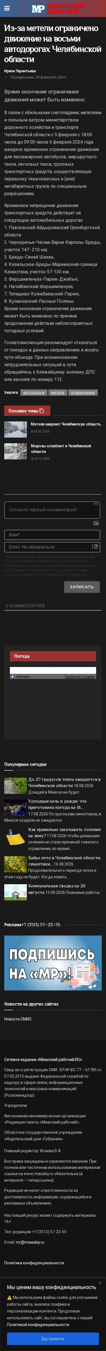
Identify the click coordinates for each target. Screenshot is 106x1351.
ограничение (83, 393)
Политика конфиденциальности (34, 1263)
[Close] (100, 1282)
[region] (53, 1314)
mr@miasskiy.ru (29, 1242)
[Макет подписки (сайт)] (53, 962)
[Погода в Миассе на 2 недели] (80, 677)
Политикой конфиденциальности (38, 1324)
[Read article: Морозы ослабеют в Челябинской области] (15, 451)
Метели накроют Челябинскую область (66, 424)
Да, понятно (53, 1339)
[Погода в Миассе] (53, 670)
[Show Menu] (7, 8)
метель (57, 393)
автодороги (34, 393)
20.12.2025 (41, 458)
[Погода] (20, 676)
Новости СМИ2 (17, 1019)
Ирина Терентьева (20, 71)
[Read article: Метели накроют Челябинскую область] (15, 429)
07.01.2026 (41, 431)
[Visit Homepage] (57, 8)
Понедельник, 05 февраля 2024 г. (39, 77)
